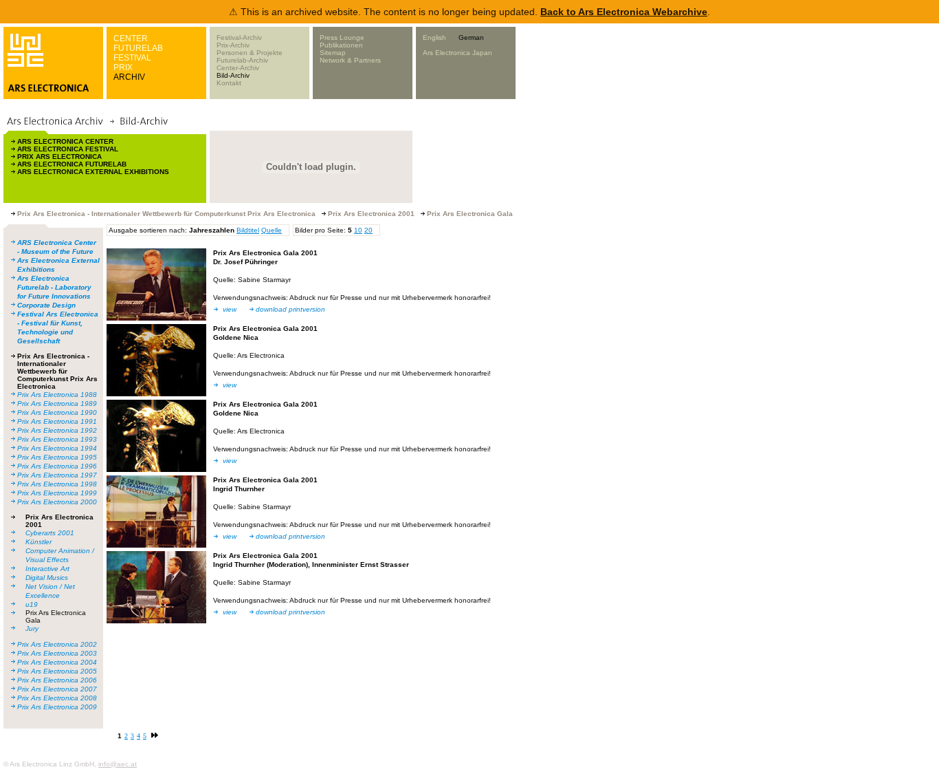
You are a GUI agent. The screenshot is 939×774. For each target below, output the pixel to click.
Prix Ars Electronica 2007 (57, 689)
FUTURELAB (138, 48)
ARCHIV (129, 77)
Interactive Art (47, 568)
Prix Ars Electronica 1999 (57, 493)
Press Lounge (342, 37)
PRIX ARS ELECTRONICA (59, 156)
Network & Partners (350, 60)
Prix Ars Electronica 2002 (57, 644)
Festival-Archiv (239, 37)
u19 (31, 604)
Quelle (271, 230)
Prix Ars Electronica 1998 (57, 484)
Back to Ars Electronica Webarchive (623, 11)
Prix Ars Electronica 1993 (57, 439)
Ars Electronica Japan (457, 52)
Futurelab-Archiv (242, 60)
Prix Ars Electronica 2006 (57, 680)
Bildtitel (247, 230)
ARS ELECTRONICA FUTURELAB (71, 164)
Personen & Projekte (250, 52)
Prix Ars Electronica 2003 (57, 653)
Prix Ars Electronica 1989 (57, 403)
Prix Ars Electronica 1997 (57, 475)
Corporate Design (46, 305)
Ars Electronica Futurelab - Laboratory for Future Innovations (54, 287)
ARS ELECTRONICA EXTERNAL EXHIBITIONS (93, 171)
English (434, 37)
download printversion (290, 309)
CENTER (130, 38)
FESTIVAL (132, 58)
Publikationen (341, 45)
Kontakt (229, 83)
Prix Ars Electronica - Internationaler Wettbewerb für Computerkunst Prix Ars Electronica (57, 371)
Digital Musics (46, 577)
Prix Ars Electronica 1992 (57, 430)
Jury (31, 628)
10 (358, 230)
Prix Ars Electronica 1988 (57, 394)
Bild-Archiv (233, 75)
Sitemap (333, 52)
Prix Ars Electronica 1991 (57, 421)
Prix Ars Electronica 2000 (57, 502)
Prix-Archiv (233, 45)
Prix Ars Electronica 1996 (57, 466)
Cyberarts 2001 (49, 533)
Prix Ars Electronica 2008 (57, 698)
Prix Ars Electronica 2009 (57, 707)
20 (368, 230)
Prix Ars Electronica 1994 (57, 448)
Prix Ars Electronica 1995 (57, 457)
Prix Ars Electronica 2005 (57, 671)
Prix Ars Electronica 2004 (57, 662)
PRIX (123, 67)
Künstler (38, 542)
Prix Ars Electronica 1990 (57, 412)
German (471, 37)
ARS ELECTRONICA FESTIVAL (67, 149)
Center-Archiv (238, 68)
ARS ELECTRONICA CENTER (65, 141)
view (229, 309)
